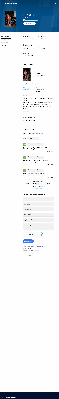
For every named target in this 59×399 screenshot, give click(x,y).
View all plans (39, 133)
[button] (28, 248)
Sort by (24, 138)
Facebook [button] (27, 88)
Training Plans (5, 42)
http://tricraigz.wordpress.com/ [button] (31, 83)
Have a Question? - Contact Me (31, 20)
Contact (3, 45)
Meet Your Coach (6, 39)
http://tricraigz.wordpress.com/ (36, 246)
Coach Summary (5, 36)
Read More (26, 111)
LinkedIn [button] (26, 89)
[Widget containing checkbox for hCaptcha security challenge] (33, 234)
